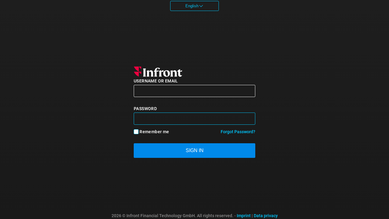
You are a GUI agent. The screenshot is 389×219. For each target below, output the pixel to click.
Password (145, 108)
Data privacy (266, 215)
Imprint (244, 215)
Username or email (156, 80)
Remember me (154, 132)
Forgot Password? (238, 131)
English (191, 6)
